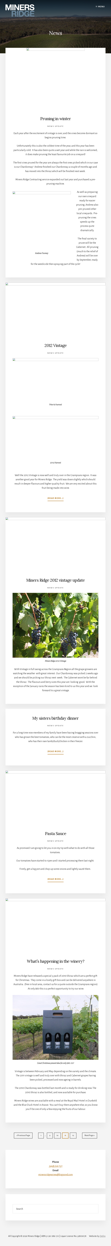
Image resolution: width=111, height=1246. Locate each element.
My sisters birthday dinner (55, 718)
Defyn (103, 1236)
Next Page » (89, 1136)
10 (58, 1136)
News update (55, 126)
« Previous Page (23, 1136)
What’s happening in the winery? (55, 961)
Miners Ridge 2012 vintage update (55, 580)
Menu (101, 7)
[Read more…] (56, 499)
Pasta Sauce (55, 833)
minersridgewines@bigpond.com (55, 1174)
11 (66, 1136)
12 (74, 1136)
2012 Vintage (56, 345)
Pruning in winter (55, 118)
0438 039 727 (55, 1166)
